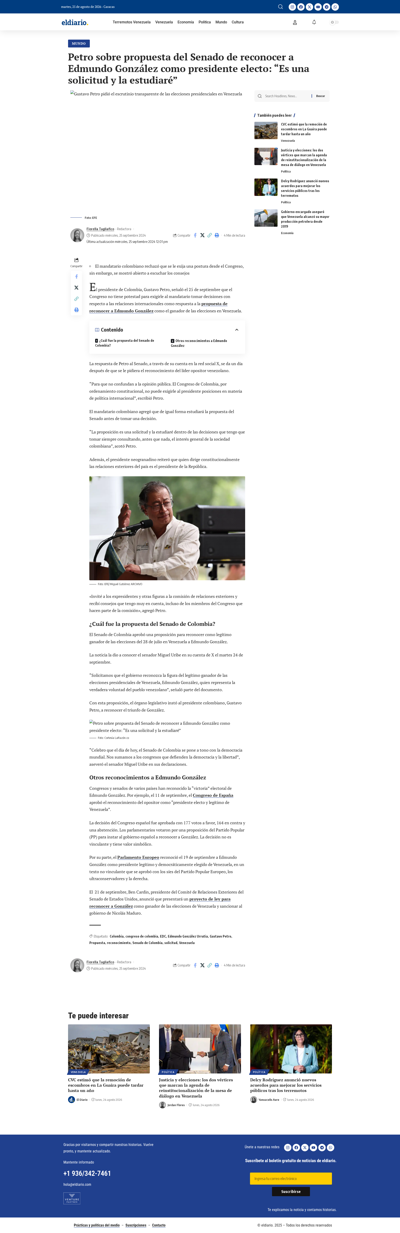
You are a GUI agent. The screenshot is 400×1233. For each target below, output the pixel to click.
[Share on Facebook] (195, 235)
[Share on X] (202, 235)
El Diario (82, 1099)
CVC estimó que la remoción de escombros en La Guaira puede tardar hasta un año (304, 129)
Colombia (117, 936)
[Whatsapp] (335, 7)
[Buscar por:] (287, 96)
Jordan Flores (176, 1105)
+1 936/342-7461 (87, 1173)
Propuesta (97, 943)
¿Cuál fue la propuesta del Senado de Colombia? (124, 343)
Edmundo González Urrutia (188, 936)
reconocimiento (119, 943)
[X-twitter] (309, 7)
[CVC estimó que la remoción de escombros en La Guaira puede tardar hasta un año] (266, 130)
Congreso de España (213, 795)
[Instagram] (292, 7)
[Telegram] (326, 7)
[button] (280, 7)
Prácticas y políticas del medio (97, 1225)
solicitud (170, 943)
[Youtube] (318, 7)
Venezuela (187, 943)
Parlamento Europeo (138, 857)
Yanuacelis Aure (269, 1099)
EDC (163, 936)
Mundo (79, 43)
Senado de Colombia (147, 943)
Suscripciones (135, 1225)
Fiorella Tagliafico (100, 229)
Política (286, 171)
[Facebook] (301, 7)
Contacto (159, 1225)
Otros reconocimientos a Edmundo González (199, 343)
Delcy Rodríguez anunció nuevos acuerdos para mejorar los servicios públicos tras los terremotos (286, 1085)
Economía (287, 233)
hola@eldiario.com (77, 1184)
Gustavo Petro (220, 936)
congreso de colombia (141, 936)
